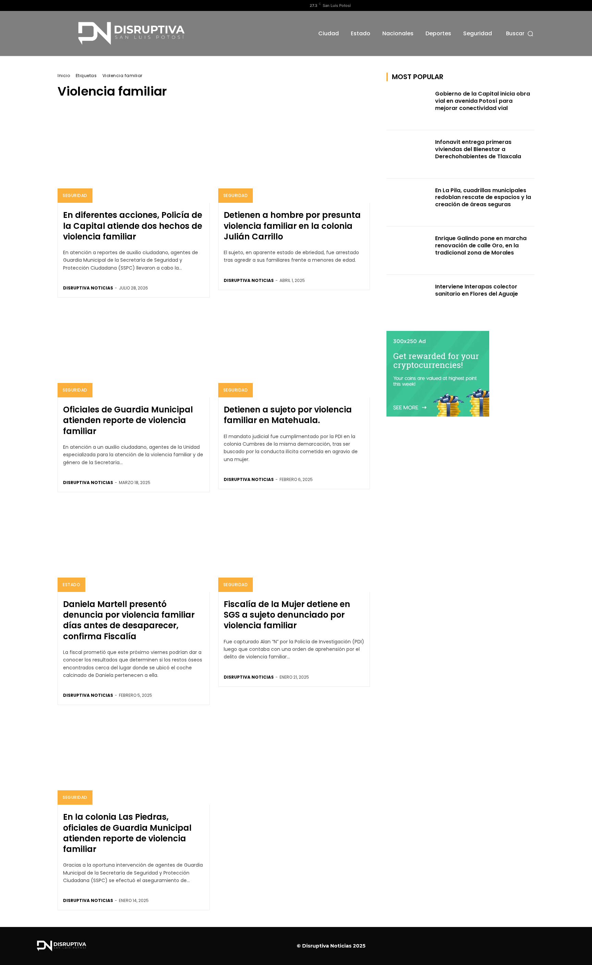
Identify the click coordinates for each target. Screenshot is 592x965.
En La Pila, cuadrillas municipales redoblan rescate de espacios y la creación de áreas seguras (483, 197)
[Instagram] (72, 5)
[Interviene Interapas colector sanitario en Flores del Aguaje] (408, 298)
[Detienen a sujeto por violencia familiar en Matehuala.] (294, 351)
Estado (71, 584)
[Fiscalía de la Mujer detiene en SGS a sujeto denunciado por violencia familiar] (294, 546)
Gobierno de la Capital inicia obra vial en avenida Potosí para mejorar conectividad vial (482, 101)
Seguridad (75, 195)
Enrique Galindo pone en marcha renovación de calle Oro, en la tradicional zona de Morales (481, 245)
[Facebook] (61, 5)
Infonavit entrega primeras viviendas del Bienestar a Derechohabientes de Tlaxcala (478, 149)
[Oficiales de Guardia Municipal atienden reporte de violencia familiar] (134, 351)
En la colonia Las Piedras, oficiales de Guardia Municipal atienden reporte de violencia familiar (127, 833)
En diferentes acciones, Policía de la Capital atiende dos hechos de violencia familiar (132, 225)
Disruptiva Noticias (88, 288)
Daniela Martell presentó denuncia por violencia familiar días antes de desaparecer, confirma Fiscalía (129, 620)
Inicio (64, 75)
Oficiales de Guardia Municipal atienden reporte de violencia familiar (128, 420)
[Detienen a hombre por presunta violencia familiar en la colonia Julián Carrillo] (294, 157)
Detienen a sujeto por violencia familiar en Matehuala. (288, 415)
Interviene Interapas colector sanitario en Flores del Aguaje (476, 290)
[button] (520, 33)
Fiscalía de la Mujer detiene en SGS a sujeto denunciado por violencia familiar (287, 614)
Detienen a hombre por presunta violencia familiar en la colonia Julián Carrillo (292, 225)
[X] (83, 5)
